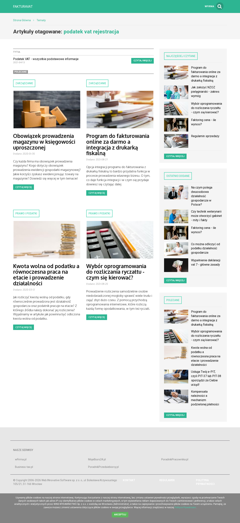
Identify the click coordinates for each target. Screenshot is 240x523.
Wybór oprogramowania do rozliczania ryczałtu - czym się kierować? (116, 272)
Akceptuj (120, 514)
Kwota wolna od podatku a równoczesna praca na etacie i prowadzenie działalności (46, 275)
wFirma (209, 6)
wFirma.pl (20, 459)
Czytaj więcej (143, 60)
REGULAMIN (167, 480)
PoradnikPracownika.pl (174, 459)
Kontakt (129, 480)
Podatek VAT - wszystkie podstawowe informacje (46, 59)
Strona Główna (22, 20)
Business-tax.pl (24, 466)
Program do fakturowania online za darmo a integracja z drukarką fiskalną (117, 144)
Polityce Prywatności (185, 507)
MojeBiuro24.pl (97, 459)
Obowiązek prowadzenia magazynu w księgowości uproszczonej (44, 141)
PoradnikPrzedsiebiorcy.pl (103, 466)
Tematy (41, 20)
